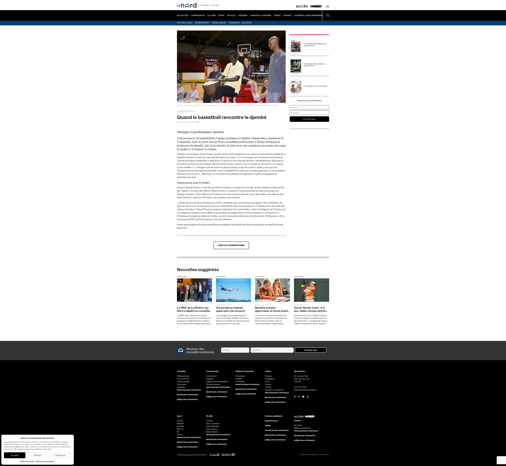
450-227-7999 (300, 387)
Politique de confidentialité (44, 461)
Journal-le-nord (188, 122)
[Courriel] (197, 122)
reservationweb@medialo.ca (305, 390)
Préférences (60, 455)
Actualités (181, 277)
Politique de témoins (27, 461)
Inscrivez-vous (309, 119)
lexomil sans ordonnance (187, 394)
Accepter (15, 455)
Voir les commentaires (231, 245)
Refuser (37, 455)
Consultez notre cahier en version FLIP (314, 64)
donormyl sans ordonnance (309, 15)
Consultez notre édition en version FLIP (315, 44)
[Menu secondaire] (327, 6)
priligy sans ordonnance (187, 399)
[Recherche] (326, 15)
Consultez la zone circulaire (315, 86)
